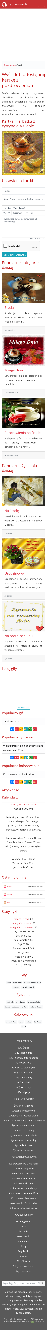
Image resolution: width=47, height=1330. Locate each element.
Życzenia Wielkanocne (23, 1125)
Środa (9, 307)
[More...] (41, 213)
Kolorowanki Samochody (23, 1188)
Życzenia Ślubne (23, 1145)
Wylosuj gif (24, 707)
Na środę (12, 510)
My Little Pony (11, 1022)
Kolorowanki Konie (23, 1183)
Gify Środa (23, 1047)
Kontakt (24, 1256)
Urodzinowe (14, 573)
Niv (8, 902)
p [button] (3, 239)
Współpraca (23, 1261)
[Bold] (32, 213)
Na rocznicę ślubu (19, 635)
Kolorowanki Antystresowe (23, 1208)
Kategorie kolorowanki (21, 927)
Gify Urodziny (23, 1087)
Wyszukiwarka (23, 1271)
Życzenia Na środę (23, 1105)
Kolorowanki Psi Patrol (23, 1178)
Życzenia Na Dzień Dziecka (23, 1135)
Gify (23, 1226)
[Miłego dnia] (23, 350)
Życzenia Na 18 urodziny (23, 1140)
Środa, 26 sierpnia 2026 (23, 804)
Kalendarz (23, 1241)
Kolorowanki (23, 1236)
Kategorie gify (21, 918)
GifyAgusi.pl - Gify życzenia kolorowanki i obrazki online (23, 1320)
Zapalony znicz (11, 721)
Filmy (23, 1246)
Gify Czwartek (23, 1062)
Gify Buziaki (23, 1082)
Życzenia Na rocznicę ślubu (23, 1115)
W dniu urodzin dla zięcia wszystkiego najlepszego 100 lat (23, 748)
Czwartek (16, 987)
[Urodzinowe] (23, 553)
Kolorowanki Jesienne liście (23, 1193)
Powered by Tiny (37, 239)
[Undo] (5, 213)
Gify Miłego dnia (23, 1052)
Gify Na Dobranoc (23, 1072)
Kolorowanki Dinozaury (23, 1198)
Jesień (21, 1022)
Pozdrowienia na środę (23, 432)
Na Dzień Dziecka (36, 1007)
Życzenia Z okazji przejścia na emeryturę (23, 1120)
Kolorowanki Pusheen (23, 1173)
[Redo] (9, 213)
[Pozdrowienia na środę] (23, 413)
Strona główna (23, 1221)
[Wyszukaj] (42, 1283)
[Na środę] (23, 491)
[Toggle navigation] (41, 4)
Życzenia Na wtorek (23, 1150)
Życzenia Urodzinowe (23, 1110)
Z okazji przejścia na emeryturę (16, 1007)
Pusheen (28, 1022)
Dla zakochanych (28, 987)
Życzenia (23, 1231)
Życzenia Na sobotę (23, 1130)
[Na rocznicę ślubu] (23, 616)
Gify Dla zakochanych (23, 1067)
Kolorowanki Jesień (24, 1168)
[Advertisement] (23, 33)
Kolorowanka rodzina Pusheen (19, 774)
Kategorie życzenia (21, 923)
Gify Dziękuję (23, 1092)
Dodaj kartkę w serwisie (15, 254)
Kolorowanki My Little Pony (23, 1163)
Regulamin (23, 1251)
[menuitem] (5, 208)
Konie (23, 1026)
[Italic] (36, 213)
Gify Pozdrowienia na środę (23, 1057)
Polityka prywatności (23, 1266)
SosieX (9, 894)
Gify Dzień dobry (23, 1077)
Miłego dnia (14, 370)
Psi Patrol (37, 1022)
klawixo (9, 886)
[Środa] (23, 288)
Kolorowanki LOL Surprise (23, 1203)
